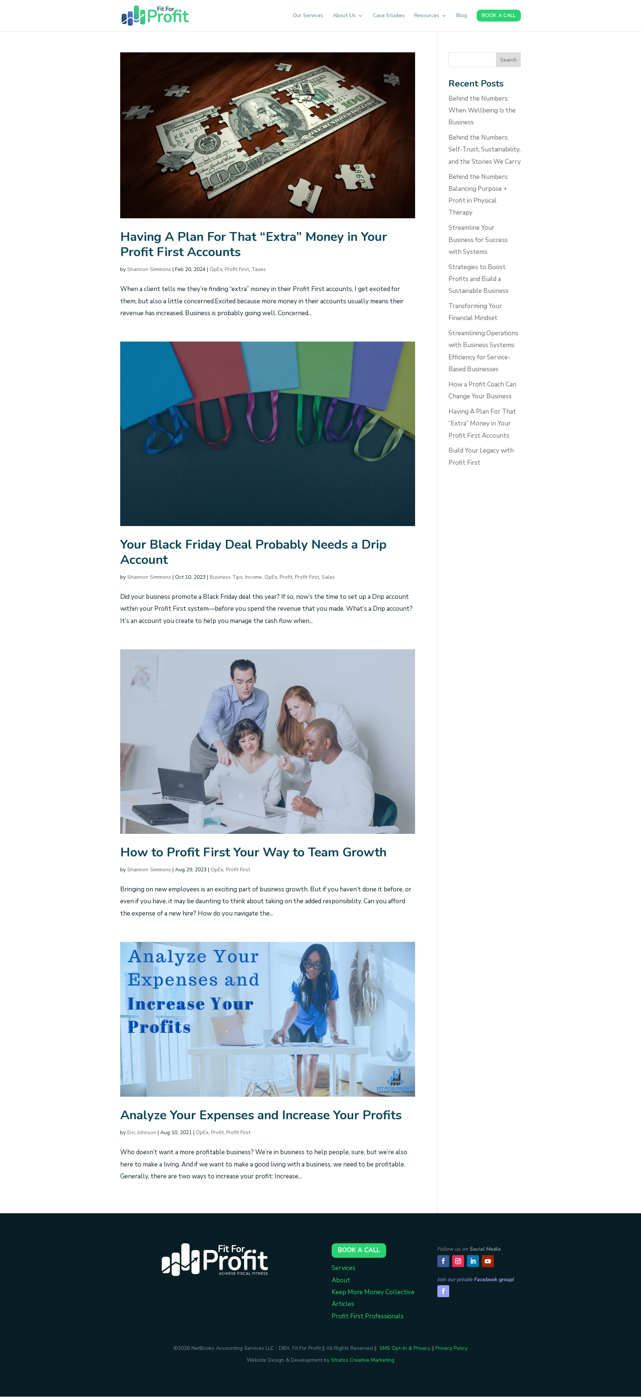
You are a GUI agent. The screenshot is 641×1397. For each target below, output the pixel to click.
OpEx (216, 269)
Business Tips (226, 577)
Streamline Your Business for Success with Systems (478, 239)
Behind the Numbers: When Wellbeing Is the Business (482, 110)
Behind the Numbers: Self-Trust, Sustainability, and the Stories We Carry (484, 149)
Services (343, 1268)
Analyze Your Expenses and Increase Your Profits (261, 1115)
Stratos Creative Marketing (362, 1360)
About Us (344, 16)
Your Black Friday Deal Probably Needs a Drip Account (253, 552)
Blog (461, 16)
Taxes (259, 269)
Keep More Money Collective (373, 1292)
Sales (328, 577)
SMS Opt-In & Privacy (404, 1348)
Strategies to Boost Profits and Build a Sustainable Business (478, 279)
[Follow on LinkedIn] (473, 1261)
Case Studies (389, 16)
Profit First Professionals (368, 1316)
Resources (426, 16)
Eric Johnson (141, 1132)
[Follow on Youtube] (488, 1261)
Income (253, 577)
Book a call (359, 1250)
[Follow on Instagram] (458, 1261)
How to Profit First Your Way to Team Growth (253, 852)
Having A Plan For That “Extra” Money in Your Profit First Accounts (253, 244)
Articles (343, 1304)
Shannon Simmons (149, 269)
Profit (286, 577)
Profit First (237, 269)
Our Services (308, 16)
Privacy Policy (451, 1348)
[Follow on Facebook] (443, 1261)
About (341, 1280)
